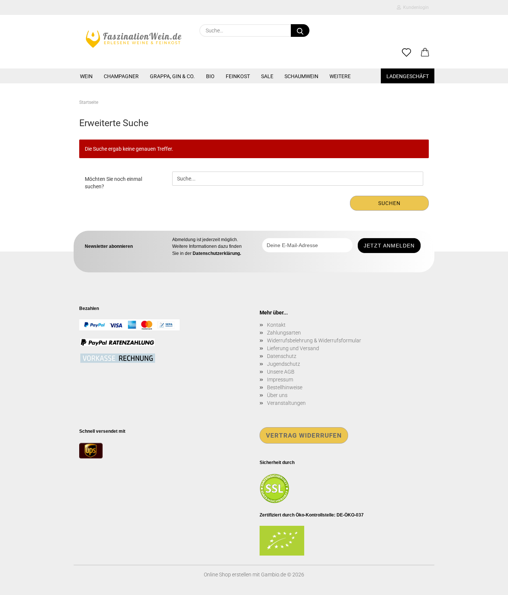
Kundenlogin (415, 7)
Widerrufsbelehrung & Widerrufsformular (314, 340)
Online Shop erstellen (227, 575)
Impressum (280, 380)
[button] (425, 52)
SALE (267, 76)
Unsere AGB (281, 372)
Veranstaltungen (286, 403)
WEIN (86, 76)
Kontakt (276, 325)
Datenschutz (281, 356)
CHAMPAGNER (121, 76)
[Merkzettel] (406, 52)
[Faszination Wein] (133, 39)
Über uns (277, 395)
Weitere (340, 76)
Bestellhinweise (284, 387)
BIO (210, 76)
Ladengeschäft (407, 76)
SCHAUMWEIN (301, 76)
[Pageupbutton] (487, 584)
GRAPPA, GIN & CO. (172, 76)
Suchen (389, 203)
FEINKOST (238, 76)
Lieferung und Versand (293, 348)
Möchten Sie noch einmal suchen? (113, 182)
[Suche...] (300, 30)
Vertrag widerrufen (304, 435)
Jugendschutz (283, 364)
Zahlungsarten (284, 333)
